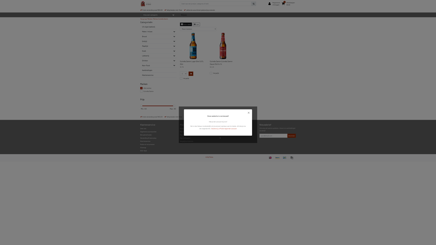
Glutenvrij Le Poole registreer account (224, 129)
